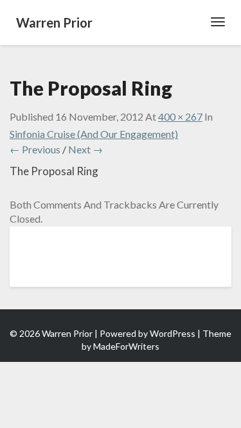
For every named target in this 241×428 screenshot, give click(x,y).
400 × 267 (180, 116)
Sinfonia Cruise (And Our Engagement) (94, 134)
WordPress (172, 333)
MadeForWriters (126, 346)
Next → (85, 149)
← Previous (35, 149)
